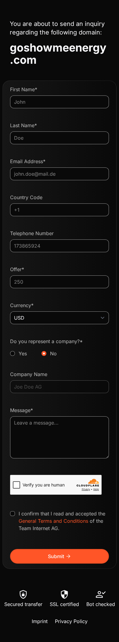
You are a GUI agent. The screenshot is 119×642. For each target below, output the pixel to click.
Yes (23, 353)
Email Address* (27, 161)
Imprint (40, 621)
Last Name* (23, 125)
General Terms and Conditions (53, 521)
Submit (59, 556)
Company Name (28, 374)
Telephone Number (32, 233)
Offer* (17, 269)
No (53, 353)
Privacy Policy (71, 621)
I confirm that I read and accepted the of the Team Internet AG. (62, 521)
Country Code (26, 197)
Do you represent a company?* (46, 347)
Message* (21, 410)
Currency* (22, 305)
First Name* (23, 89)
